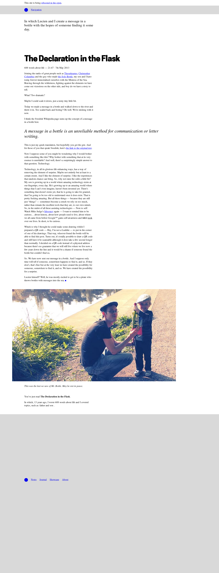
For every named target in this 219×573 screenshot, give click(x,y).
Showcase (54, 479)
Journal (43, 479)
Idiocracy (48, 211)
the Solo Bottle (65, 76)
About (65, 479)
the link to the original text (79, 148)
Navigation (36, 9)
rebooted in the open (51, 2)
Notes (33, 479)
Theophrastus (70, 73)
